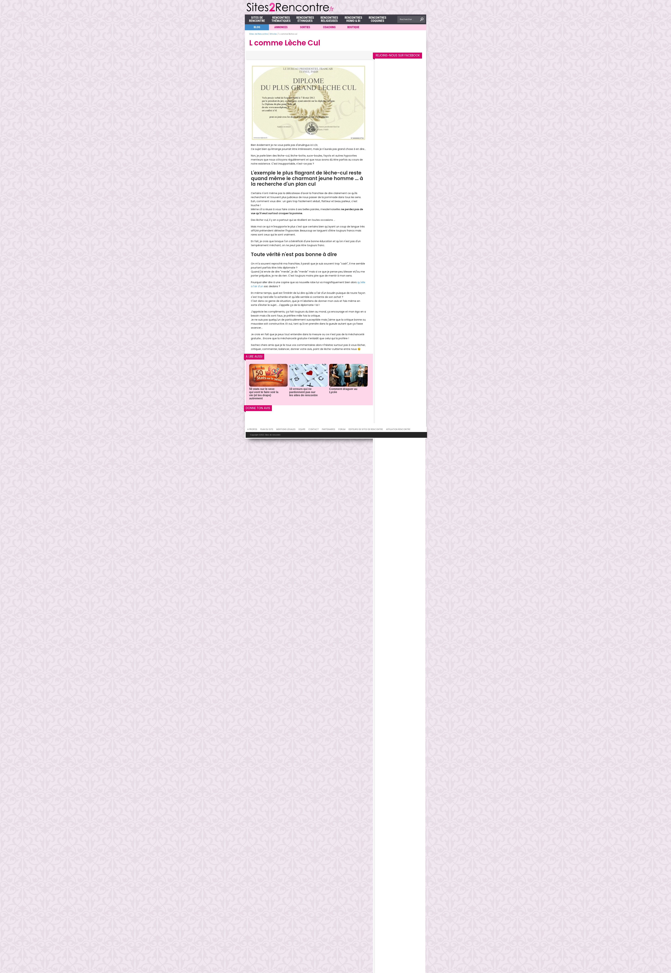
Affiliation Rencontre (398, 429)
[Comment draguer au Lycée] (348, 375)
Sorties (305, 27)
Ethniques (305, 19)
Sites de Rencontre (257, 19)
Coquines (377, 19)
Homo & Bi (353, 19)
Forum (341, 429)
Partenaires (328, 429)
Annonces (281, 27)
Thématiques (281, 19)
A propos (252, 429)
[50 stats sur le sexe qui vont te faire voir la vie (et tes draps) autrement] (268, 375)
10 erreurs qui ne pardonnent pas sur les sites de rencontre (303, 392)
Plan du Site (266, 429)
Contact (313, 429)
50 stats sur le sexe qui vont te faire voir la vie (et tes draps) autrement (263, 393)
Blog (257, 27)
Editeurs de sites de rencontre (366, 429)
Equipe (302, 429)
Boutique (353, 27)
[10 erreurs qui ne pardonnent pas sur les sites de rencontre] (308, 375)
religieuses (329, 19)
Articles (273, 33)
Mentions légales (285, 429)
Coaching (329, 27)
